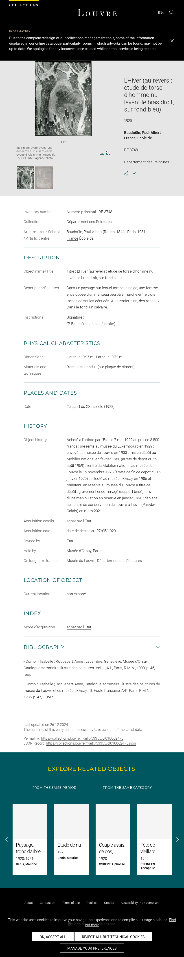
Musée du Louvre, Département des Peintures (104, 560)
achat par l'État (79, 627)
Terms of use (71, 903)
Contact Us (47, 903)
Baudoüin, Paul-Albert (142, 132)
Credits (109, 903)
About (28, 903)
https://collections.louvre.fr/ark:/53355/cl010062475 (82, 738)
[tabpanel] (92, 839)
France (130, 138)
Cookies (91, 903)
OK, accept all (52, 937)
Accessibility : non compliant (140, 903)
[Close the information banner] (172, 41)
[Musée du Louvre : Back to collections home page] (97, 12)
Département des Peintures (89, 221)
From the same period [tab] (54, 788)
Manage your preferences (92, 948)
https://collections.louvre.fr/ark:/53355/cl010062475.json (91, 743)
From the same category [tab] (127, 788)
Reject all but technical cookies (113, 937)
